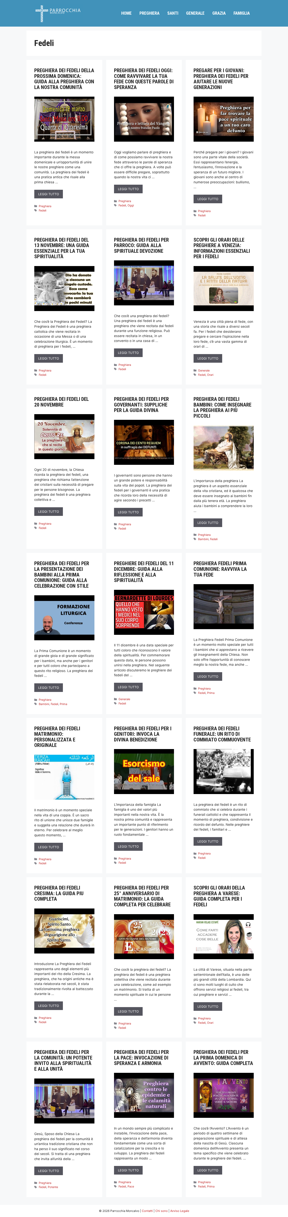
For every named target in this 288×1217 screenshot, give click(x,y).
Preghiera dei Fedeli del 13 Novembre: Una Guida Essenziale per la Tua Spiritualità (61, 248)
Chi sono (161, 1211)
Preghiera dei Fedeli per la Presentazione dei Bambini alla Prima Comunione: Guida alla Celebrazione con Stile (61, 574)
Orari (210, 374)
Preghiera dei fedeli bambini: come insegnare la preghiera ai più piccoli (222, 407)
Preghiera (149, 13)
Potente (53, 1187)
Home (126, 13)
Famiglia (242, 13)
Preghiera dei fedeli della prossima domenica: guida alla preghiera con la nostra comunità (64, 78)
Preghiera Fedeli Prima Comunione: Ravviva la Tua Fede (220, 568)
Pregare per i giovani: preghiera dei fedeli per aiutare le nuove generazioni (221, 78)
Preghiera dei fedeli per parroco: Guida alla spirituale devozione (141, 245)
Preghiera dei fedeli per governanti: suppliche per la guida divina (141, 404)
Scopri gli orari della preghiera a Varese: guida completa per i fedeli (219, 896)
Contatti (147, 1211)
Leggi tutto (48, 194)
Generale (195, 13)
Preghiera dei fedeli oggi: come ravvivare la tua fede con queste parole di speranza (144, 78)
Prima (63, 704)
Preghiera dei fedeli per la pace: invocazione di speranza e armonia (141, 1057)
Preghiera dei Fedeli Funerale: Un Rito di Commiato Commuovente (222, 734)
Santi (172, 13)
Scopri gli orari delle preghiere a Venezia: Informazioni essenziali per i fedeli (222, 248)
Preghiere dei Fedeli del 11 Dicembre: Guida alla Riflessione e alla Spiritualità (144, 571)
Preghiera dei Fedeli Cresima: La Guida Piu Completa (58, 893)
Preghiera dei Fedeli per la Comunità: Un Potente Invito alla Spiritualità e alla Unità (63, 1060)
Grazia (219, 13)
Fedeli (42, 210)
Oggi (131, 205)
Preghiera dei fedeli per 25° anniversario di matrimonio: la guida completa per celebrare (142, 896)
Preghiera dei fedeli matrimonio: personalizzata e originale (57, 737)
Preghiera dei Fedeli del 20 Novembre (61, 402)
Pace (131, 1186)
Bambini (203, 539)
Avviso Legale (179, 1211)
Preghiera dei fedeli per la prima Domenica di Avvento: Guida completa (223, 1057)
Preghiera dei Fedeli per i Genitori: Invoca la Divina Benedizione (142, 734)
